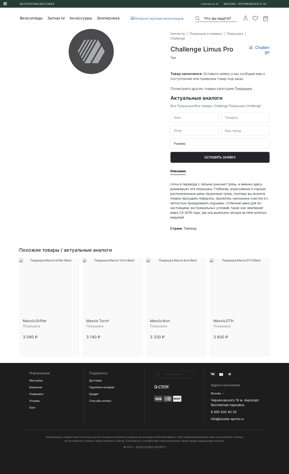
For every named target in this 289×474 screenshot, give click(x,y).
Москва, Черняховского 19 (245, 3)
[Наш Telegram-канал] (229, 374)
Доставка (95, 380)
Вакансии (35, 387)
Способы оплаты (100, 400)
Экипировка (108, 18)
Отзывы (34, 400)
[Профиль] (245, 18)
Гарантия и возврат (101, 387)
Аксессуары (81, 18)
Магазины (36, 380)
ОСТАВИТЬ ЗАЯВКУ (220, 157)
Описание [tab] (178, 171)
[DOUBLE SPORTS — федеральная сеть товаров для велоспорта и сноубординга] (155, 18)
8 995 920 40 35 (209, 4)
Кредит (93, 394)
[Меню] (5, 4)
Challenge (177, 38)
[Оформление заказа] (266, 18)
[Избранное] (255, 18)
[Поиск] (198, 18)
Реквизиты (36, 394)
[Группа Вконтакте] (212, 374)
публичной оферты (165, 437)
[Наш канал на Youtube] (221, 374)
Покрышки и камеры (205, 33)
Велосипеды (31, 18)
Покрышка (235, 33)
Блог (32, 407)
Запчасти (56, 18)
